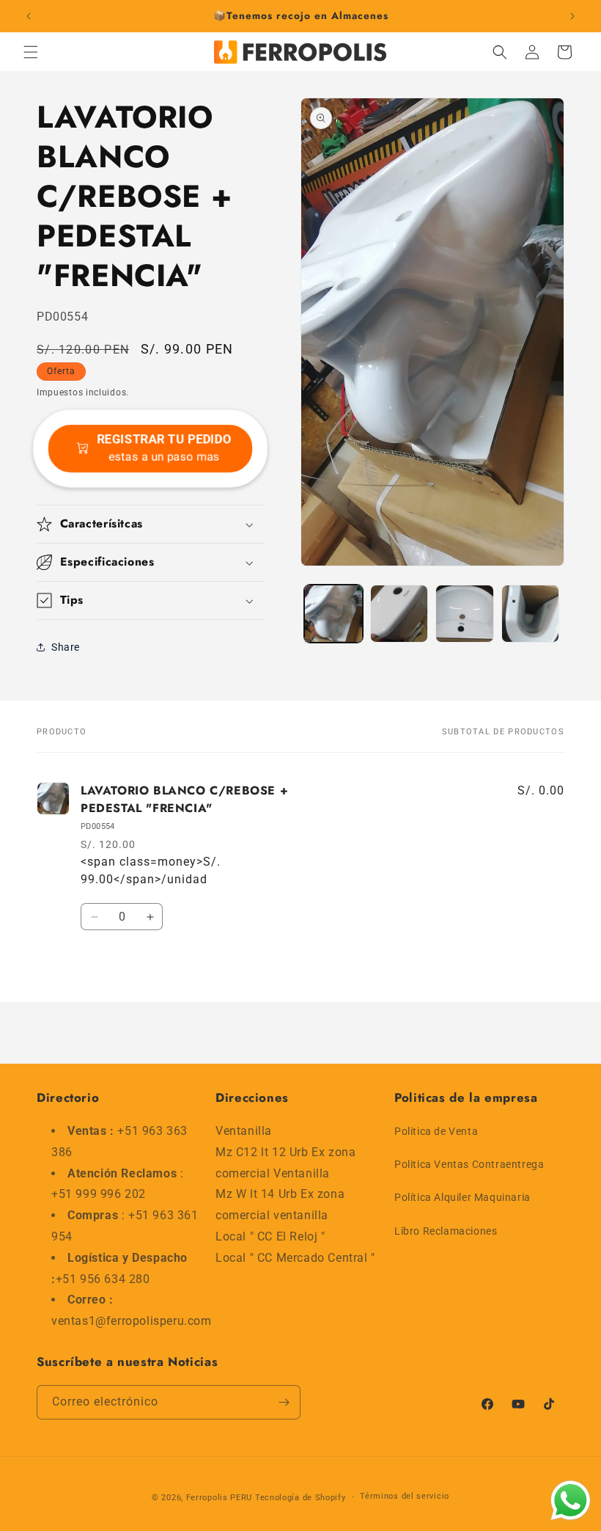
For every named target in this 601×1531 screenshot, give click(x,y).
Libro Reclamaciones (445, 1231)
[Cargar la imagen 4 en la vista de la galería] (530, 614)
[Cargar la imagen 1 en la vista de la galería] (333, 614)
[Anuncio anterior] (28, 16)
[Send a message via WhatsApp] (570, 1500)
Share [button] (65, 647)
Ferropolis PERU (219, 1497)
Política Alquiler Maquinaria (462, 1197)
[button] (31, 52)
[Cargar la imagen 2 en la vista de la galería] (399, 614)
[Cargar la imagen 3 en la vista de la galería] (464, 614)
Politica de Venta (436, 1131)
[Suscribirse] (284, 1402)
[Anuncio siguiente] (572, 16)
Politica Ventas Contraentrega (469, 1164)
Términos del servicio (404, 1496)
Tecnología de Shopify (300, 1497)
